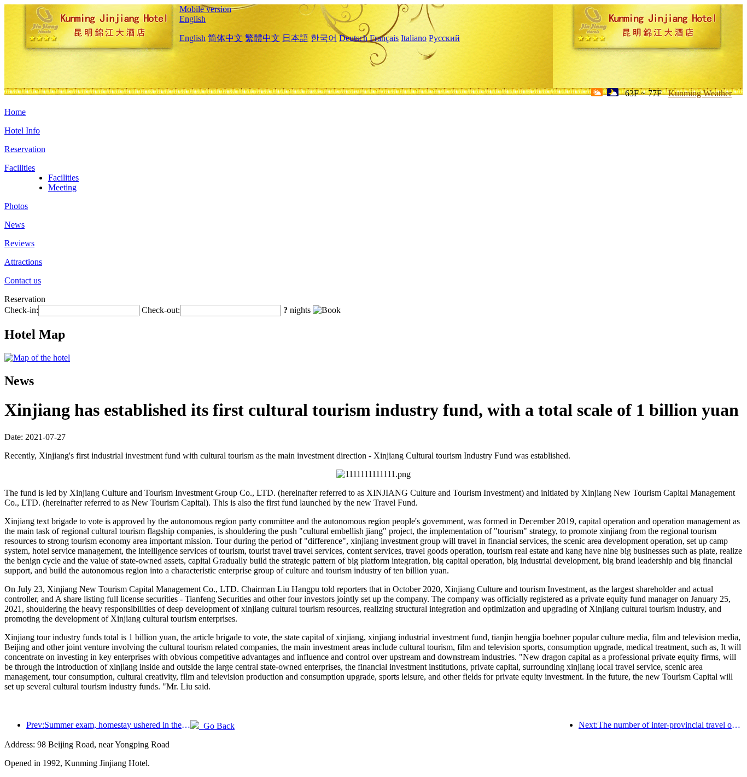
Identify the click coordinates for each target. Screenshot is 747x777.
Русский (444, 38)
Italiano (414, 38)
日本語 (295, 38)
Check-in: (21, 310)
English (192, 19)
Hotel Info (22, 130)
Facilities (19, 167)
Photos (16, 206)
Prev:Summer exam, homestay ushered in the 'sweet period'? (108, 724)
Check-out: (161, 310)
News (14, 224)
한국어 (324, 38)
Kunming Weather (700, 93)
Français (384, 38)
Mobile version (205, 9)
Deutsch (353, 38)
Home (15, 112)
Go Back (217, 725)
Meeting (62, 187)
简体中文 (225, 38)
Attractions (23, 261)
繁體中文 (262, 38)
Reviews (19, 243)
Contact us (22, 280)
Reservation (24, 149)
